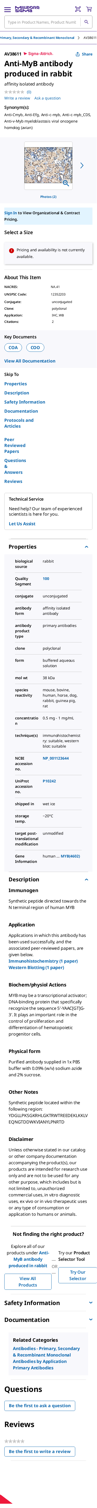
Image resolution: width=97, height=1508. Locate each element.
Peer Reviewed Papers (15, 445)
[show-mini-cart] (88, 9)
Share (87, 54)
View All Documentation (29, 361)
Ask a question (47, 98)
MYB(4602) (70, 856)
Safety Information (24, 402)
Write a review (17, 98)
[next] (82, 165)
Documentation (21, 411)
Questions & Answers (15, 466)
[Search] (86, 22)
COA (13, 347)
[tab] (90, 37)
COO (35, 347)
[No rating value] (15, 92)
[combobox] (48, 22)
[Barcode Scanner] (78, 9)
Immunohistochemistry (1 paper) (43, 961)
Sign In (10, 212)
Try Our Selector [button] (77, 1275)
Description (16, 393)
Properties (15, 384)
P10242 (49, 780)
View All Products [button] (28, 1282)
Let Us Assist (22, 523)
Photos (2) (48, 196)
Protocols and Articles (19, 423)
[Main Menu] (7, 9)
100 (46, 578)
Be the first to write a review (42, 1452)
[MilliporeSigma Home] (27, 9)
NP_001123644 (56, 758)
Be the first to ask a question (40, 1406)
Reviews (13, 481)
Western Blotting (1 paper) (36, 967)
